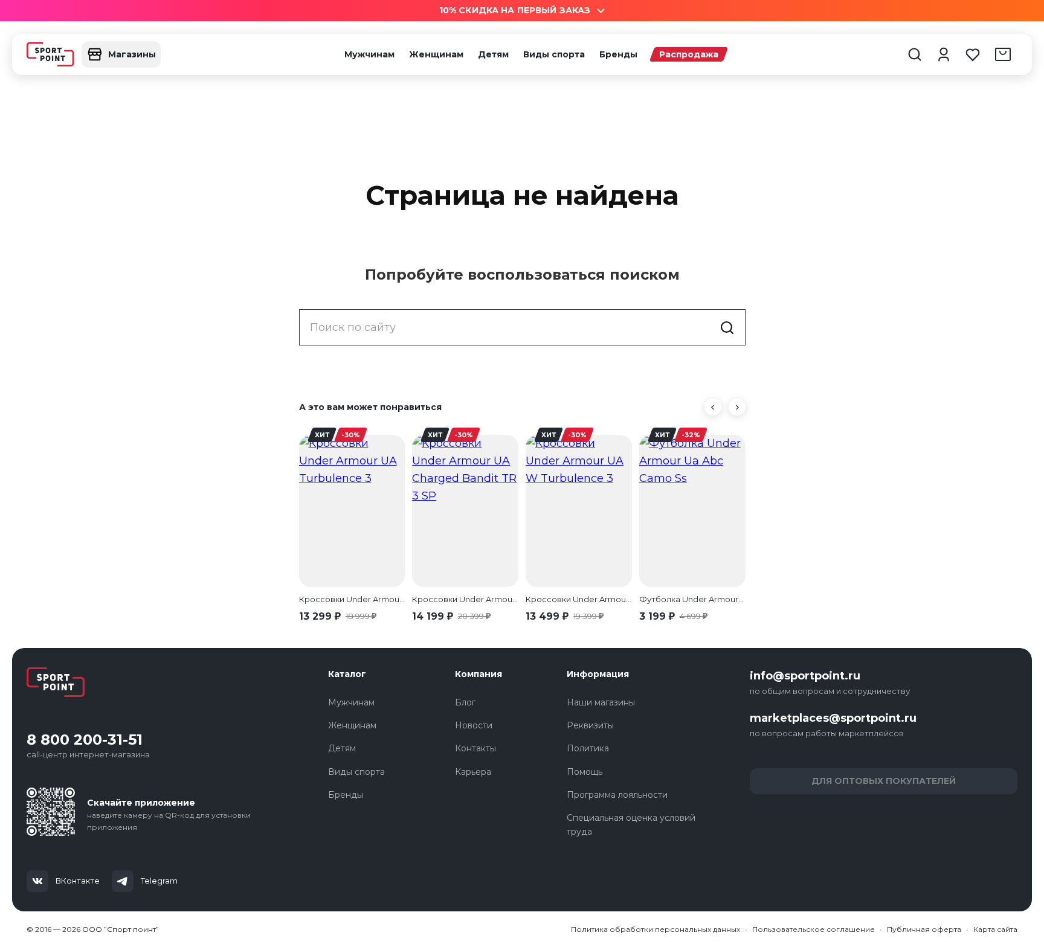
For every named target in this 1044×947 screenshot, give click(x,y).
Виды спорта (554, 54)
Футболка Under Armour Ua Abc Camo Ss (692, 599)
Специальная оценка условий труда (631, 824)
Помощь (584, 771)
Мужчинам (369, 54)
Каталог (347, 674)
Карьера (473, 771)
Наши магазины (601, 702)
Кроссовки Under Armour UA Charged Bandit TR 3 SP (465, 599)
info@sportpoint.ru (805, 675)
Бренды (618, 54)
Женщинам (436, 54)
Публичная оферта (924, 929)
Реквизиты (590, 725)
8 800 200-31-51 (85, 739)
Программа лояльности (617, 794)
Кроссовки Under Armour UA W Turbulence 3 (579, 599)
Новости (473, 725)
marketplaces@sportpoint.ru (833, 718)
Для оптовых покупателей (883, 780)
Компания (478, 674)
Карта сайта (995, 929)
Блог (465, 702)
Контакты (475, 748)
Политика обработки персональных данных (655, 929)
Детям (493, 54)
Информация (598, 674)
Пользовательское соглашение (813, 929)
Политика (588, 748)
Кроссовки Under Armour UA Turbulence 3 (352, 599)
